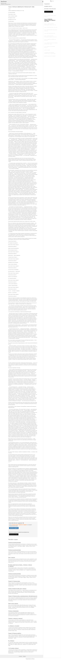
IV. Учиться (11, 640)
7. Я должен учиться (13, 648)
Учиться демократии (13, 611)
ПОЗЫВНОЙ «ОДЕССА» (48, 6)
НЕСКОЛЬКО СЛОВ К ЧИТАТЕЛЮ (50, 8)
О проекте (20, 656)
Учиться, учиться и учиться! (15, 618)
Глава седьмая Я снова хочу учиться (17, 588)
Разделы (24, 656)
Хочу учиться (11, 557)
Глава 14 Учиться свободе (14, 633)
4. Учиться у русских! (13, 625)
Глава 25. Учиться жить (14, 581)
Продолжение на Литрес (48, 11)
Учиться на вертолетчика (14, 542)
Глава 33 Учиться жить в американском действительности (22, 596)
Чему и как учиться (13, 603)
